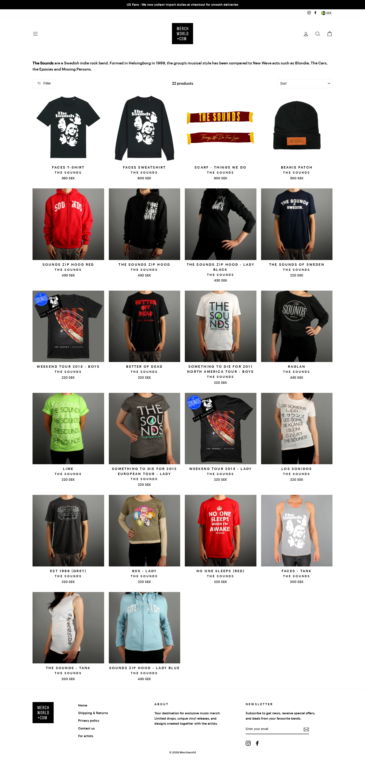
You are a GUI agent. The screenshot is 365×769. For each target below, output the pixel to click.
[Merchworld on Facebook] (257, 743)
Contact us (86, 728)
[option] (182, 4)
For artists (85, 736)
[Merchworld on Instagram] (248, 743)
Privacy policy (88, 720)
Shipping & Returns (93, 713)
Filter (47, 83)
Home (82, 705)
